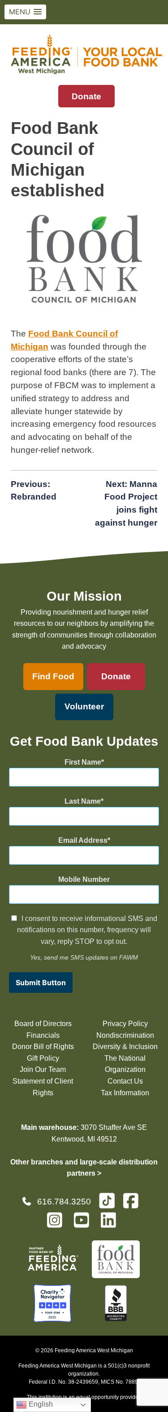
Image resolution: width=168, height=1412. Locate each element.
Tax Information (125, 1093)
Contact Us (125, 1081)
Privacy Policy (125, 1023)
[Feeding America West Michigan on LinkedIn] (111, 1224)
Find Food (53, 676)
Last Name (83, 801)
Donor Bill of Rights (43, 1046)
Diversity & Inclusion (125, 1046)
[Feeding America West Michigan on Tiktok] (107, 1200)
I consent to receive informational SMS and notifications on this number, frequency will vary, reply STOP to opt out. (87, 930)
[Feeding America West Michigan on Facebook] (133, 1204)
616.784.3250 (64, 1201)
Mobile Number (84, 879)
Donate (86, 96)
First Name (83, 762)
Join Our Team (43, 1069)
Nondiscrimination (125, 1035)
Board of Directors (43, 1023)
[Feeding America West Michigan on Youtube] (84, 1224)
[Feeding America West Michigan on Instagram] (57, 1224)
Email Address (83, 840)
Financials (43, 1035)
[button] (25, 11)
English (40, 1404)
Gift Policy (43, 1058)
